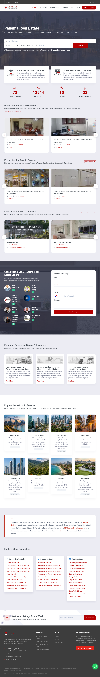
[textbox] (27, 45)
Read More (9, 381)
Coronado (61, 478)
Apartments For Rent (44, 563)
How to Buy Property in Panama (41, 645)
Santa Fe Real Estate (75, 591)
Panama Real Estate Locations (12, 670)
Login (92, 2)
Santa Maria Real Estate (76, 571)
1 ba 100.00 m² (61, 196)
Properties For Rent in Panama (77, 70)
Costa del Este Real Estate (77, 568)
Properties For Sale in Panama (30, 70)
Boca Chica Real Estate (76, 582)
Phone (56, 292)
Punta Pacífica (14, 478)
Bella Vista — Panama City (63, 247)
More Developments (87, 213)
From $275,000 (60, 245)
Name (56, 277)
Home (34, 7)
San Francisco (62, 435)
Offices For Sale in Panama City (16, 582)
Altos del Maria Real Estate (77, 594)
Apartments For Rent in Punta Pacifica (50, 571)
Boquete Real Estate (75, 580)
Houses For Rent (43, 577)
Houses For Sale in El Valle (15, 580)
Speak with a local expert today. (59, 50)
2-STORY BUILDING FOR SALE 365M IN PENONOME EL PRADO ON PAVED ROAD (73, 140)
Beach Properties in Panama (78, 563)
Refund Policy (59, 642)
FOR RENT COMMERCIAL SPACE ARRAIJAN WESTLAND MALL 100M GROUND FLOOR (73, 191)
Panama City (14, 435)
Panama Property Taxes (41, 641)
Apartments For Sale (13, 563)
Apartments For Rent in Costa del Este (49, 574)
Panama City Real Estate (76, 565)
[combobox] (12, 45)
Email (56, 285)
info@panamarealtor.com (13, 656)
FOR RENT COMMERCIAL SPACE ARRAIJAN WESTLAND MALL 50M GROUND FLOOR (26, 191)
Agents (65, 7)
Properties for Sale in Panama (12, 668)
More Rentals (89, 161)
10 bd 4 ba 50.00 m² (17, 196)
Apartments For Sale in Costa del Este (18, 571)
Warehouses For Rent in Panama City (49, 585)
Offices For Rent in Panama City (48, 582)
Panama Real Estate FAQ (42, 649)
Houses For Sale (12, 574)
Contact (78, 7)
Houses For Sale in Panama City (16, 577)
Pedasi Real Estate (75, 597)
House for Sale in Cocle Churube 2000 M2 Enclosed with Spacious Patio (26, 140)
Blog (72, 7)
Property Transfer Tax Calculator (41, 637)
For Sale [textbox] (8, 45)
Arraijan (11, 198)
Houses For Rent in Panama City (48, 580)
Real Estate (42, 7)
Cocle (10, 147)
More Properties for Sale (12, 112)
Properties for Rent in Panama (31, 668)
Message (57, 300)
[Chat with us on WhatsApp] (95, 666)
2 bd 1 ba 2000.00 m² (17, 145)
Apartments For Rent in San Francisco (49, 568)
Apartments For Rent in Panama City (49, 565)
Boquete (38, 478)
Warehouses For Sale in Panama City (18, 585)
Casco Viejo (85, 435)
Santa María (85, 478)
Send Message (73, 312)
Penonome (59, 147)
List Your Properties (86, 648)
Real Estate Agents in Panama (49, 668)
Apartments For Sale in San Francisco (18, 568)
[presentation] (4, 135)
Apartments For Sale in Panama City (18, 565)
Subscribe (90, 618)
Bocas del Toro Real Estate (77, 588)
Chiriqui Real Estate (75, 577)
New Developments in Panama (69, 668)
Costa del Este (38, 435)
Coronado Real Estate (76, 574)
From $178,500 (13, 245)
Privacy (57, 639)
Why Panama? (54, 7)
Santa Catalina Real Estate (77, 585)
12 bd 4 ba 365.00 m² (64, 145)
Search (80, 46)
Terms (57, 636)
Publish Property (89, 7)
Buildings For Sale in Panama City (17, 588)
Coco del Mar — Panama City (17, 247)
